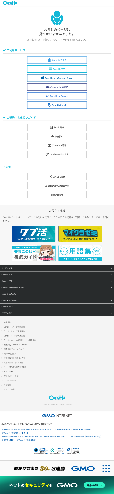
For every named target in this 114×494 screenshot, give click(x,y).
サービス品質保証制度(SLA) (15, 367)
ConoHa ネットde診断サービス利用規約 (20, 340)
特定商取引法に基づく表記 (14, 358)
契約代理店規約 (10, 353)
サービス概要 (9, 389)
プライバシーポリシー (13, 376)
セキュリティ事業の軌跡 (26, 440)
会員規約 (7, 322)
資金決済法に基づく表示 (13, 362)
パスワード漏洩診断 (62, 429)
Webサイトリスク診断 (82, 429)
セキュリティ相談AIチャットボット (15, 433)
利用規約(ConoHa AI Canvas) (15, 344)
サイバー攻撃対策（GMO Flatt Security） (86, 436)
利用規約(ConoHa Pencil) (14, 349)
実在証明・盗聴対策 (9, 436)
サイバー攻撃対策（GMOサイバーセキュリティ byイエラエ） (43, 436)
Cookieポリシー (10, 380)
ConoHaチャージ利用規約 (14, 331)
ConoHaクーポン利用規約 (14, 335)
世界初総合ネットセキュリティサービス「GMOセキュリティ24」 (26, 429)
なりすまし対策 (7, 440)
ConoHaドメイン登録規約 (14, 326)
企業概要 (7, 385)
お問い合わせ (9, 371)
